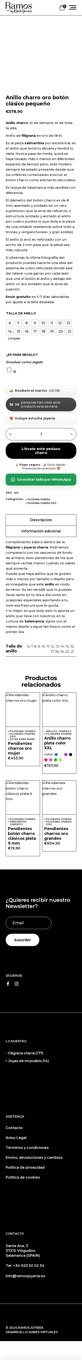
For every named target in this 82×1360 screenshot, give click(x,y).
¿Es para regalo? (22, 355)
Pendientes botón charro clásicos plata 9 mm (22, 836)
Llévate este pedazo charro (41, 451)
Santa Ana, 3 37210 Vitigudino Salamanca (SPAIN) (23, 1251)
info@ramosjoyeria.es (25, 1276)
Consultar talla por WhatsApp (44, 479)
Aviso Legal (16, 1138)
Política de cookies (23, 1177)
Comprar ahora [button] (22, 714)
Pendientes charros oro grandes (56, 833)
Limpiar (14, 338)
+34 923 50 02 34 (28, 1266)
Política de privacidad (25, 1167)
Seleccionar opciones (59, 714)
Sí (14, 372)
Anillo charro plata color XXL (57, 743)
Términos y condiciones (27, 1148)
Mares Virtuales (43, 1332)
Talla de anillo (21, 313)
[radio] (10, 323)
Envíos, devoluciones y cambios (34, 1157)
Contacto (14, 1128)
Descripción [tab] (41, 520)
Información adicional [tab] (41, 531)
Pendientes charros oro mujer (20, 748)
